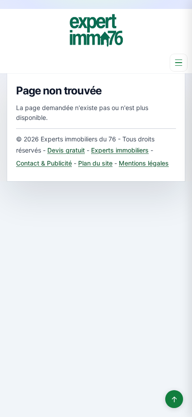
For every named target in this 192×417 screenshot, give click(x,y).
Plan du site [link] (95, 163)
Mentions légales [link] (144, 163)
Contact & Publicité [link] (44, 163)
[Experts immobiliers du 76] (96, 30)
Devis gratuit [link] (66, 150)
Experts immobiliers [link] (120, 150)
